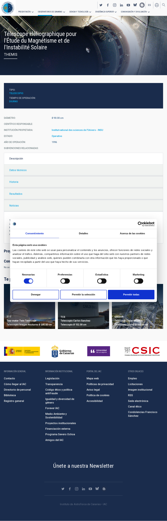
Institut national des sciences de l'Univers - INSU (77, 130)
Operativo (57, 136)
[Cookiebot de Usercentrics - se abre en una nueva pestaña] (140, 224)
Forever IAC (52, 408)
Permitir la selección (83, 294)
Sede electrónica (138, 401)
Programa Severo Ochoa (60, 434)
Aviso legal (93, 389)
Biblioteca (10, 395)
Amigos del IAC (54, 440)
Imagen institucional (140, 389)
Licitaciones (135, 384)
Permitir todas (131, 294)
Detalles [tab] (83, 233)
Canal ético (135, 406)
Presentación (24, 12)
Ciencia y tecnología (78, 12)
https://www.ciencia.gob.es (22, 351)
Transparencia (54, 384)
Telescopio (16, 93)
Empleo (132, 378)
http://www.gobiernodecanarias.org (62, 351)
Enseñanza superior (104, 12)
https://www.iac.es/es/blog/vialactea (142, 5)
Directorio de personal (17, 389)
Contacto (9, 378)
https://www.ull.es (99, 351)
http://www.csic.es (142, 351)
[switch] (65, 281)
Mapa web (93, 378)
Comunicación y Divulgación (134, 12)
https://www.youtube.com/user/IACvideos (128, 5)
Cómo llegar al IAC (15, 384)
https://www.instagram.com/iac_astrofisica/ (114, 5)
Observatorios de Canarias (50, 12)
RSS (130, 395)
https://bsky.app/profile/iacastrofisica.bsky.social (135, 5)
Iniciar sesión (156, 5)
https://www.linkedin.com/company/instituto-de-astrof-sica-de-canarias (121, 5)
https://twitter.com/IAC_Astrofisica (101, 5)
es (149, 5)
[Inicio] (8, 8)
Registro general (14, 401)
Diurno (13, 101)
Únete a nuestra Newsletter (83, 466)
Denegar (36, 294)
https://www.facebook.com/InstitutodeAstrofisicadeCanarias (107, 5)
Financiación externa (57, 428)
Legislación (52, 378)
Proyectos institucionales (60, 423)
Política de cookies (98, 395)
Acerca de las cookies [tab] (132, 233)
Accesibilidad (95, 401)
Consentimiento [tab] (34, 233)
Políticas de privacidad (100, 384)
